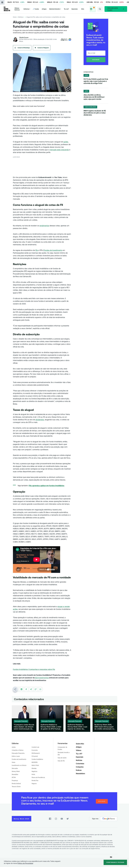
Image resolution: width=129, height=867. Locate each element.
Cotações (79, 767)
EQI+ (82, 9)
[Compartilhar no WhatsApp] (40, 689)
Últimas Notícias (17, 9)
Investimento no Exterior (19, 765)
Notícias (20, 17)
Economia (35, 750)
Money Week (16, 771)
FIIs (36, 250)
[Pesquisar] (100, 9)
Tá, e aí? (66, 9)
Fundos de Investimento (53, 250)
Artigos (44, 9)
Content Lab (35, 747)
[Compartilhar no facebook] (26, 689)
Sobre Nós (80, 744)
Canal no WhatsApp (24, 47)
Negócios (34, 771)
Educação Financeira (18, 753)
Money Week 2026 (21, 819)
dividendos (40, 420)
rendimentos (44, 226)
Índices (78, 770)
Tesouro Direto (16, 786)
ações (65, 142)
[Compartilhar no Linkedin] (21, 689)
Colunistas (80, 764)
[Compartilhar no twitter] (35, 689)
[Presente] (92, 9)
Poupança (15, 780)
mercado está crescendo (59, 150)
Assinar (96, 59)
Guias (13, 762)
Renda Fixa (35, 780)
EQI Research (36, 753)
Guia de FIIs (61, 761)
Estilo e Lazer (16, 756)
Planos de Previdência (38, 777)
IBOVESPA (34, 762)
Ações (14, 747)
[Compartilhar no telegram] (31, 689)
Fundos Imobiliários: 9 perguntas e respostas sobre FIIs (34, 669)
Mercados (15, 768)
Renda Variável (16, 783)
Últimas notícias (88, 72)
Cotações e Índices (17, 750)
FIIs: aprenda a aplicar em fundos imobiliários (46, 486)
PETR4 (14, 777)
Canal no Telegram (43, 47)
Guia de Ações (62, 758)
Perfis (33, 774)
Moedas (34, 768)
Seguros (34, 783)
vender (67, 607)
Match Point (35, 765)
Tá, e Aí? (79, 754)
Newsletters (80, 774)
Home (14, 17)
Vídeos (78, 750)
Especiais (75, 9)
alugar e (61, 607)
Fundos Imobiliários (37, 759)
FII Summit (35, 756)
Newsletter (15, 774)
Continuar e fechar (115, 862)
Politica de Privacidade (25, 863)
